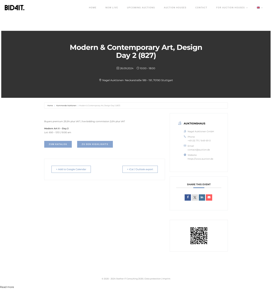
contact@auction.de (199, 149)
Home (50, 105)
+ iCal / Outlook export (140, 169)
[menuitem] (259, 7)
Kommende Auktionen (66, 105)
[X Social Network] (195, 197)
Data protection (153, 278)
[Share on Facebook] (188, 197)
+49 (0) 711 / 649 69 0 (199, 140)
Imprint (166, 278)
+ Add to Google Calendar (71, 169)
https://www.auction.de (200, 158)
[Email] (209, 197)
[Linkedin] (202, 197)
